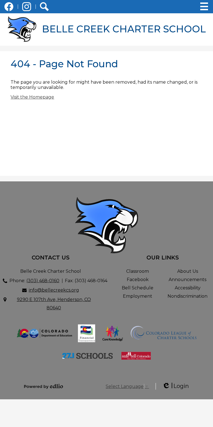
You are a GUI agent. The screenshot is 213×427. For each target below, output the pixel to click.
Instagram (26, 6)
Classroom (137, 271)
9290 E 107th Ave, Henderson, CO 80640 (54, 303)
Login (175, 386)
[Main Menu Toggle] (204, 6)
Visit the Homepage (32, 97)
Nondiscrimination (187, 296)
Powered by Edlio (43, 386)
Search (44, 6)
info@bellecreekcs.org (54, 290)
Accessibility (188, 287)
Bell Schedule (137, 287)
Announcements (187, 279)
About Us (187, 271)
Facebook (9, 6)
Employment (137, 296)
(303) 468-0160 (42, 280)
